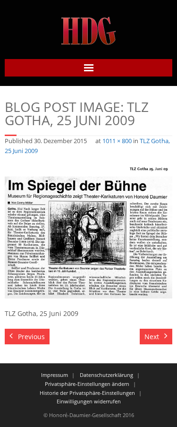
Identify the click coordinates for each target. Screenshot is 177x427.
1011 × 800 (117, 141)
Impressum (54, 374)
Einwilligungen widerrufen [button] (89, 401)
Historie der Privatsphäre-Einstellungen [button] (87, 392)
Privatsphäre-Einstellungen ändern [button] (87, 383)
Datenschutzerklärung (106, 374)
